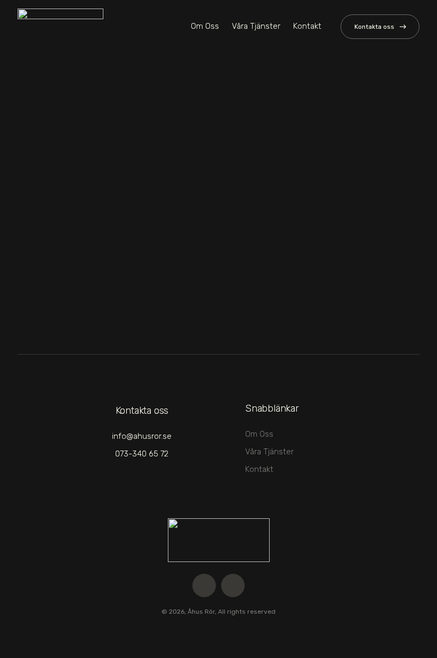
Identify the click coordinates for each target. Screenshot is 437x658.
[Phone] (233, 585)
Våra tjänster (256, 26)
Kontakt (307, 26)
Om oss (205, 26)
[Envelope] (204, 585)
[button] (380, 26)
